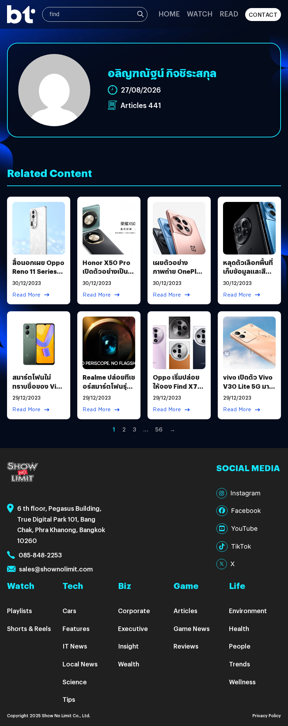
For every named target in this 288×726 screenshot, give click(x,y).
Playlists (19, 610)
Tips (69, 699)
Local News (80, 663)
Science (75, 681)
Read (229, 13)
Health (239, 628)
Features (76, 628)
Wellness (242, 681)
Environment (248, 610)
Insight (128, 646)
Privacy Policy (267, 715)
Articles (185, 610)
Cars (69, 610)
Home (169, 13)
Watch (199, 13)
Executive (133, 628)
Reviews (186, 646)
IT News (75, 646)
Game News (192, 628)
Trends (239, 663)
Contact (263, 15)
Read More (26, 295)
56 (159, 429)
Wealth (128, 663)
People (239, 646)
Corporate (134, 610)
